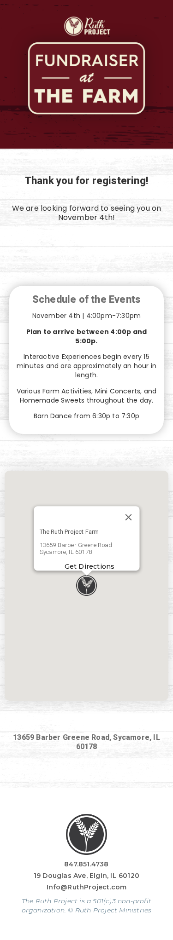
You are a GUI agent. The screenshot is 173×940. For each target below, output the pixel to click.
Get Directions (89, 566)
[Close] (128, 518)
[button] (86, 585)
